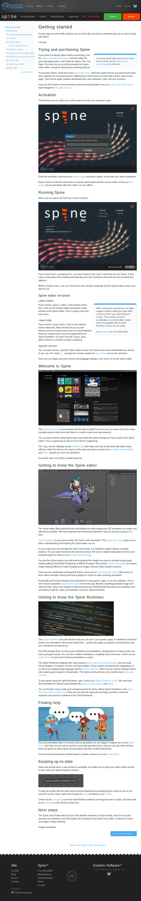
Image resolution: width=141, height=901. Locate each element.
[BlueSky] (134, 6)
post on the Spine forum (121, 84)
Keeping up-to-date (16, 64)
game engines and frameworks (102, 663)
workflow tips (77, 446)
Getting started (11, 31)
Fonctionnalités (27, 16)
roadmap (48, 803)
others (111, 684)
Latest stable (45, 300)
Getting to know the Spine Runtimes (21, 57)
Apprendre (73, 16)
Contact (62, 6)
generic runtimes (90, 669)
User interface (27, 72)
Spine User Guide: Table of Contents (87, 845)
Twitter (108, 794)
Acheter (131, 16)
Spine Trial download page (55, 58)
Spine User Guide (12, 27)
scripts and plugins (117, 563)
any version (101, 353)
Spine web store (82, 73)
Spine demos (44, 657)
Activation (13, 38)
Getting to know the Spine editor (21, 53)
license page (79, 176)
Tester (113, 16)
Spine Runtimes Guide (107, 681)
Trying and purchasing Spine (20, 35)
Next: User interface (123, 833)
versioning (105, 331)
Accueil (29, 6)
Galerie (42, 16)
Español (127, 6)
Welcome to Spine (16, 49)
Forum (50, 6)
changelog (57, 799)
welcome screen (51, 429)
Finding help (13, 60)
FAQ (57, 88)
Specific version (47, 345)
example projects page (80, 555)
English (119, 6)
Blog (13, 874)
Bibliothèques (57, 16)
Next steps (13, 68)
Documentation (45, 878)
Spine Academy (46, 540)
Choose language (23, 892)
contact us (68, 88)
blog (85, 794)
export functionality (70, 584)
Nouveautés (94, 16)
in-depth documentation (122, 449)
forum (45, 452)
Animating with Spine (107, 572)
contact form (113, 754)
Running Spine (14, 42)
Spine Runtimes (51, 639)
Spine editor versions (18, 46)
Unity (84, 684)
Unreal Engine (95, 684)
